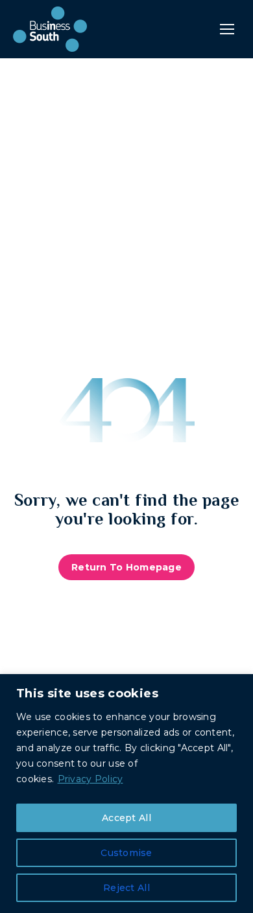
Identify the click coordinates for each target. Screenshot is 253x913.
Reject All (126, 888)
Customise (126, 853)
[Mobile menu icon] (227, 29)
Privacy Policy (90, 779)
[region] (126, 793)
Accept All (126, 818)
